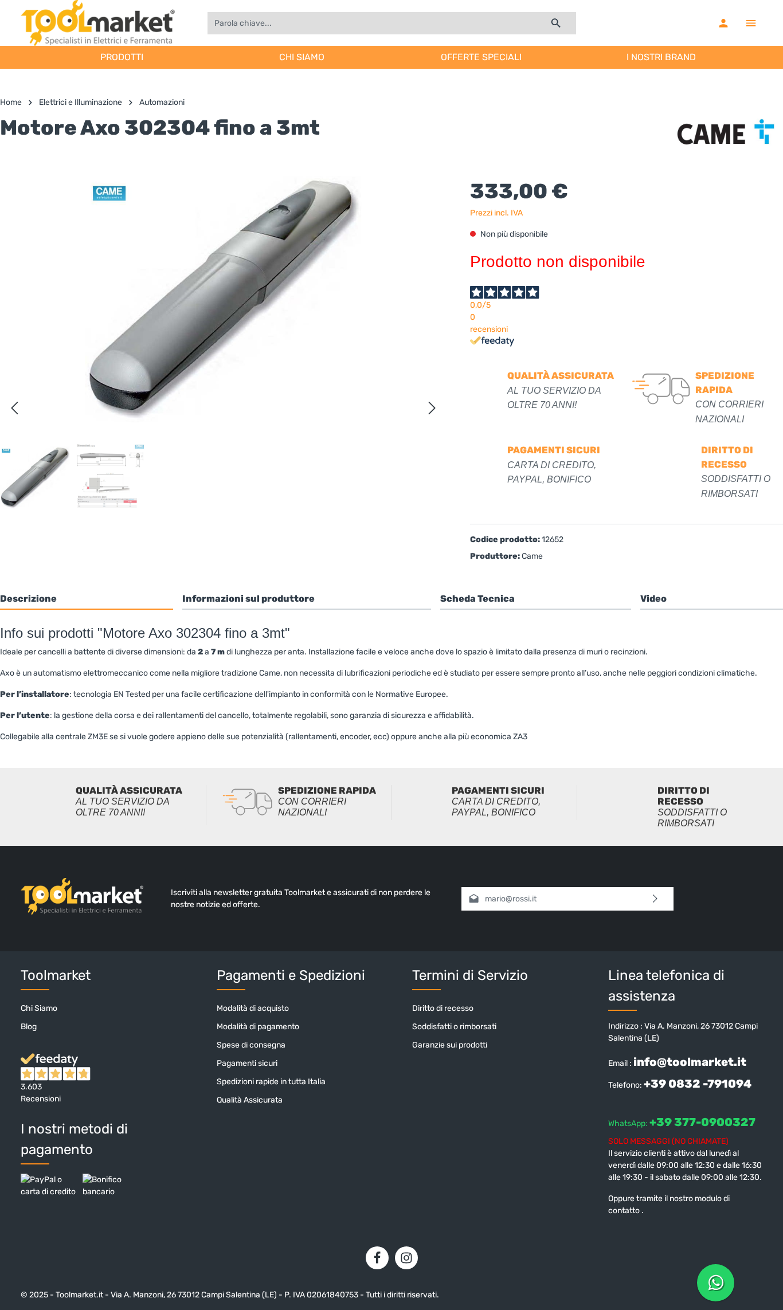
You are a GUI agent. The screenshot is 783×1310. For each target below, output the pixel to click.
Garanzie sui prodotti (449, 1045)
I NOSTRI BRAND (661, 57)
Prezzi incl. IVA (496, 213)
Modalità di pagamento (258, 1026)
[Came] (725, 134)
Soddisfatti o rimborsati (454, 1026)
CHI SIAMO (301, 57)
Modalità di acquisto (253, 1008)
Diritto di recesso (442, 1008)
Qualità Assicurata (250, 1100)
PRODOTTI (121, 57)
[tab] (86, 598)
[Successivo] (432, 408)
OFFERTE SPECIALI (481, 57)
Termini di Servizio (470, 975)
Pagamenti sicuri (247, 1063)
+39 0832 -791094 (697, 1084)
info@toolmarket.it (689, 1062)
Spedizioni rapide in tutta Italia (271, 1082)
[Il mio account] (723, 22)
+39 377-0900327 (702, 1122)
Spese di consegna (251, 1045)
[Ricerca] (556, 23)
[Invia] (655, 899)
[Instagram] (406, 1257)
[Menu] (750, 22)
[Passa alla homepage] (98, 23)
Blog (29, 1026)
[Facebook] (377, 1257)
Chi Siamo (39, 1008)
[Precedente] (14, 408)
